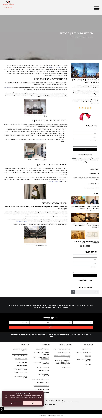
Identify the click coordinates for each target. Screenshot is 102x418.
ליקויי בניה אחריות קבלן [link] (42, 389)
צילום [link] (59, 401)
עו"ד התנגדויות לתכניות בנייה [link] (62, 349)
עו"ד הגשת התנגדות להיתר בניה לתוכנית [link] (41, 358)
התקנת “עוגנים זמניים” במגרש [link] (21, 376)
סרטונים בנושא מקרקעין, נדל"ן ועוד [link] (20, 349)
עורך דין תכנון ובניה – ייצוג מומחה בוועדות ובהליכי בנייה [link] (86, 178)
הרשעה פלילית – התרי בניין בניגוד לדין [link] (41, 363)
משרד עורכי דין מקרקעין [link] (55, 67)
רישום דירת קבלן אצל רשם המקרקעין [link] (41, 353)
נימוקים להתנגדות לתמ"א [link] (54, 181)
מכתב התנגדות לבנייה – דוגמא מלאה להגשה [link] (79, 224)
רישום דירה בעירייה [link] (22, 365)
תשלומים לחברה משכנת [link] (42, 349)
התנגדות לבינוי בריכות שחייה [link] (91, 188)
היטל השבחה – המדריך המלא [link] (79, 242)
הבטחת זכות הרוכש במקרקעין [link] (43, 374)
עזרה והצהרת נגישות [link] (51, 405)
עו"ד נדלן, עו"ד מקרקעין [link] (63, 352)
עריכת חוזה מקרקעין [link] (21, 362)
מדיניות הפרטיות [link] (8, 397)
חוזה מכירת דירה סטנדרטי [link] (41, 386)
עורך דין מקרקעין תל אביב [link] (84, 352)
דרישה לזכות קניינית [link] (43, 367)
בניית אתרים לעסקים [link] (66, 401)
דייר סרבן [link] (38, 139)
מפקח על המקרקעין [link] (22, 221)
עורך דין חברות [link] (66, 367)
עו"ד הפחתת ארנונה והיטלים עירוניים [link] (62, 356)
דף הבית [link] (90, 37)
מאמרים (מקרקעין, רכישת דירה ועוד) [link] (84, 360)
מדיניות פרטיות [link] (59, 415)
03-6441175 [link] (7, 7)
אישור (32, 403)
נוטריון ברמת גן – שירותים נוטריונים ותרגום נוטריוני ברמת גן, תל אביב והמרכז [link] (62, 362)
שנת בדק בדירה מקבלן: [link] (92, 208)
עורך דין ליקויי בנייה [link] (94, 173)
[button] (96, 8)
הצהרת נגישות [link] (43, 415)
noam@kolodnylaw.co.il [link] (85, 154)
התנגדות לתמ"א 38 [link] (94, 183)
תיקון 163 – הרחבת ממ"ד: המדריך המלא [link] (92, 242)
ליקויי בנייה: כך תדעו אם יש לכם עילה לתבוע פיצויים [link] (19, 354)
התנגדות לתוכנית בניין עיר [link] (20, 369)
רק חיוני (13, 403)
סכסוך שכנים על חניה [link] (43, 382)
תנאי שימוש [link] (51, 415)
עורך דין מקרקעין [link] (86, 349)
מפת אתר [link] (88, 364)
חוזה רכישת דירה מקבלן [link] (20, 372)
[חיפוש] (73, 292)
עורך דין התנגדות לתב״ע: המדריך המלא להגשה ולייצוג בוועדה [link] (92, 225)
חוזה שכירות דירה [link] (44, 370)
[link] (2, 409)
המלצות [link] (74, 158)
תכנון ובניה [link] (88, 356)
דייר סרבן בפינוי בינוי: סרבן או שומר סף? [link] (78, 207)
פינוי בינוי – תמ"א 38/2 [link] (21, 359)
